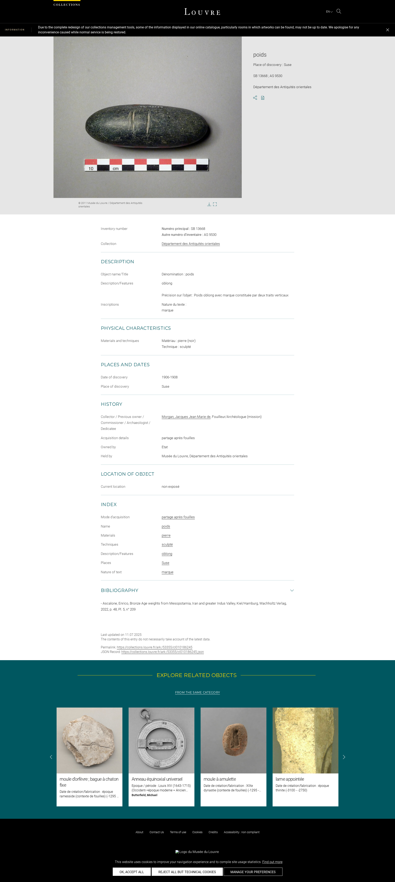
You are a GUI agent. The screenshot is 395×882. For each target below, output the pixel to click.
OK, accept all (132, 872)
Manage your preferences (253, 872)
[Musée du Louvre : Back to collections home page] (202, 11)
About (139, 832)
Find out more (272, 862)
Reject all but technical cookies (187, 872)
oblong (167, 554)
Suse (165, 563)
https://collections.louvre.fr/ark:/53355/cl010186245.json (162, 652)
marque (167, 572)
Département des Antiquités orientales (191, 244)
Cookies (197, 832)
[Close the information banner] (387, 29)
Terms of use (178, 832)
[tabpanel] (197, 757)
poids (166, 526)
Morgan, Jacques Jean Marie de (186, 417)
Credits (213, 832)
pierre (166, 535)
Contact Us (157, 832)
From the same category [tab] (197, 692)
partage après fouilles (178, 517)
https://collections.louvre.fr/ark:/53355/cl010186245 (154, 647)
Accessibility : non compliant (242, 832)
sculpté (167, 544)
